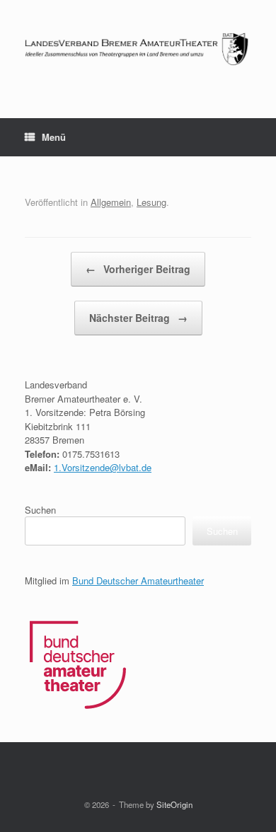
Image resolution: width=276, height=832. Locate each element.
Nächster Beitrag (138, 318)
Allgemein (111, 202)
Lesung (151, 202)
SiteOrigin (174, 804)
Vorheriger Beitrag (138, 269)
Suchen (40, 509)
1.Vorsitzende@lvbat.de (102, 467)
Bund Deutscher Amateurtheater (138, 580)
